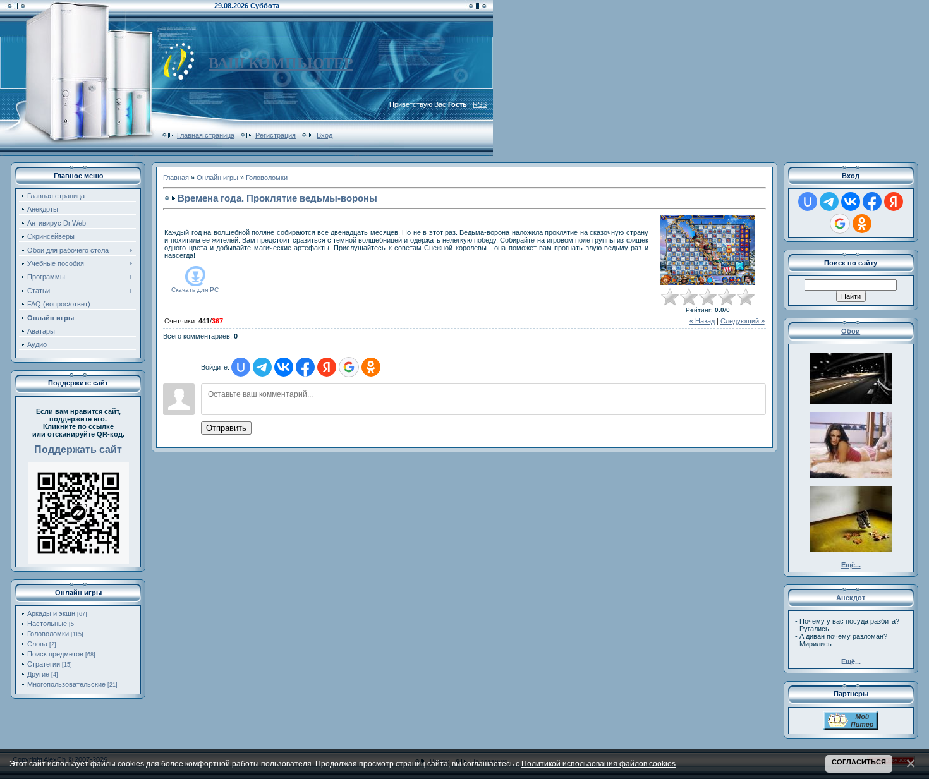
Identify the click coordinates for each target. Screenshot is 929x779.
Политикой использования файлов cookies (598, 763)
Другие (38, 674)
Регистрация (275, 135)
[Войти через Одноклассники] (370, 367)
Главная (176, 177)
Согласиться (859, 762)
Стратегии (43, 664)
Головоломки (48, 633)
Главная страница (205, 135)
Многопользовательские (66, 684)
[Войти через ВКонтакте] (283, 367)
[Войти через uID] (240, 367)
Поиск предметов (55, 654)
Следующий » (742, 321)
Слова (37, 644)
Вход (324, 135)
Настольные (47, 623)
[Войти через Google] (349, 367)
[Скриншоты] (707, 250)
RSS (480, 104)
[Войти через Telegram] (262, 367)
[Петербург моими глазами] (850, 728)
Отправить (226, 428)
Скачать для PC (195, 289)
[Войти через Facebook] (305, 367)
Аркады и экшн (51, 613)
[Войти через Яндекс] (326, 367)
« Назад (702, 321)
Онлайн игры (217, 177)
